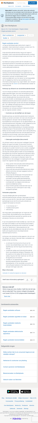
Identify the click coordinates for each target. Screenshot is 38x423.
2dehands (12, 408)
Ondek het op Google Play (13, 391)
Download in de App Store (25, 391)
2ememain (19, 408)
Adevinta (31, 405)
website (15, 83)
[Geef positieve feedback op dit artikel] (27, 280)
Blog (3, 398)
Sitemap (26, 408)
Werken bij (18, 405)
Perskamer (25, 405)
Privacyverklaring (19, 401)
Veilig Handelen (26, 6)
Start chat (7, 296)
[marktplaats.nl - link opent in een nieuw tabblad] (7, 1)
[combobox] (26, 2)
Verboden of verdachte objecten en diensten (14, 273)
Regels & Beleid (24, 29)
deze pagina (25, 19)
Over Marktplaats (13, 29)
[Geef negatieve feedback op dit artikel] (31, 280)
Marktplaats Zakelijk (11, 398)
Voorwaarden (18, 6)
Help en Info (11, 6)
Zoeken (33, 3)
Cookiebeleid (28, 401)
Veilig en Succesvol (23, 398)
